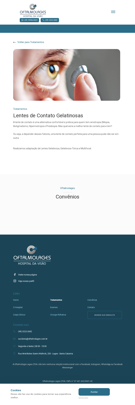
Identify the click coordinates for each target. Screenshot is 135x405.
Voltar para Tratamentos (30, 42)
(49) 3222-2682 (25, 331)
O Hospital (18, 307)
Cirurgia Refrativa (58, 315)
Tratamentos (56, 300)
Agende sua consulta (104, 315)
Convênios (92, 300)
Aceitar (94, 392)
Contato (91, 307)
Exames (54, 307)
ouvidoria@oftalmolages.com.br (32, 339)
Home (16, 300)
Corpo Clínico (19, 315)
